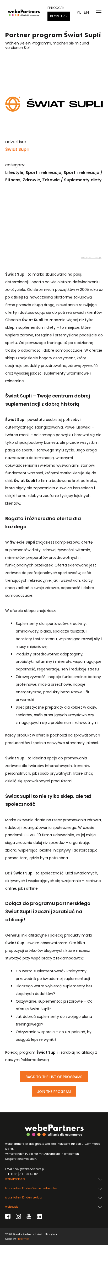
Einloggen (55, 8)
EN (86, 12)
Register (57, 16)
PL (79, 12)
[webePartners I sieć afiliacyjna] (23, 12)
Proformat (23, 1239)
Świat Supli (17, 149)
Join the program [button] (54, 1091)
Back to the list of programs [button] (54, 1076)
